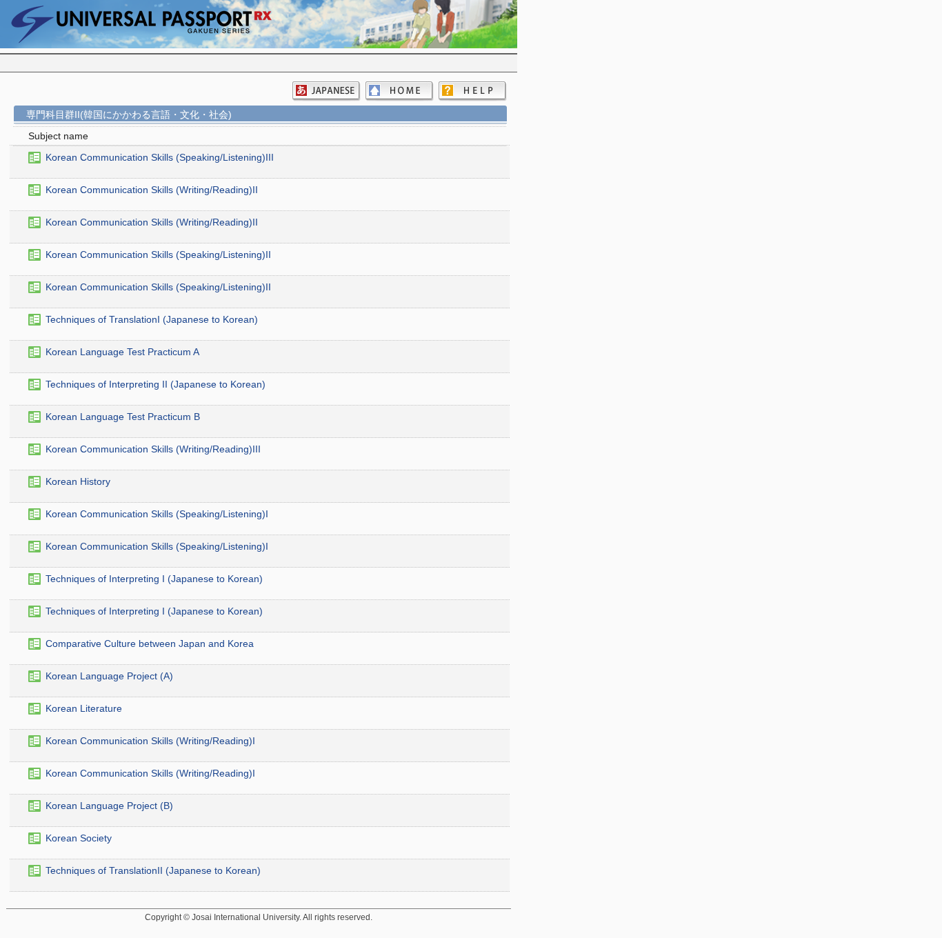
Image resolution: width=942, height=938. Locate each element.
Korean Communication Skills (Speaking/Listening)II (158, 254)
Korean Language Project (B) (109, 805)
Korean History (78, 481)
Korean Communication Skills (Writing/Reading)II (152, 189)
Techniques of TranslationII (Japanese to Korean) (153, 870)
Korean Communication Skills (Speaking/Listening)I (157, 513)
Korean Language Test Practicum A (122, 351)
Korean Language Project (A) (109, 675)
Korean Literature (84, 708)
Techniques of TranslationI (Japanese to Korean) (152, 319)
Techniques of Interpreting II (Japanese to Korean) (155, 384)
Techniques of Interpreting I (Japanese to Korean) (154, 578)
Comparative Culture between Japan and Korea (150, 643)
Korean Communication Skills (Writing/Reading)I (150, 740)
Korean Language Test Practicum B (123, 416)
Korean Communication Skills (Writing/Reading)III (153, 449)
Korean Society (79, 838)
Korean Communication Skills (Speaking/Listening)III (160, 157)
